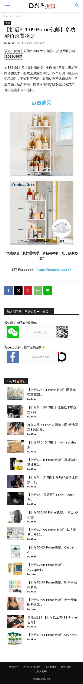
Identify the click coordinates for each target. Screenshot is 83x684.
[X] (18, 290)
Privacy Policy (31, 667)
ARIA (11, 42)
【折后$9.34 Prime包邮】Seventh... (52, 635)
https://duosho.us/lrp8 (54, 270)
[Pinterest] (28, 290)
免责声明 (14, 667)
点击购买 (41, 102)
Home (8, 16)
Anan (33, 399)
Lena (33, 574)
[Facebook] (8, 290)
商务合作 (65, 667)
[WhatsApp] (38, 290)
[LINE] (47, 290)
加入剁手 (41, 671)
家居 (18, 16)
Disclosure (50, 667)
